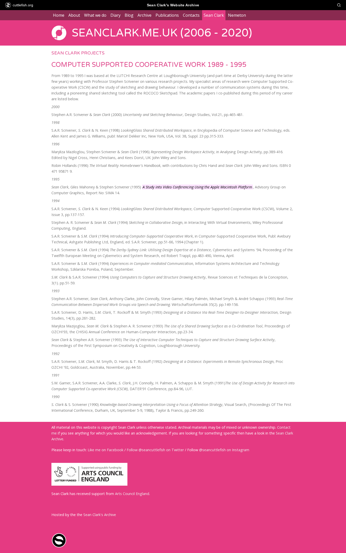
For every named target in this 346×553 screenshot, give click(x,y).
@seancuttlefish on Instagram (224, 449)
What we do (95, 15)
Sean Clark (214, 15)
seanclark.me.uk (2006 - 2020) (162, 33)
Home (58, 15)
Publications (167, 15)
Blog (129, 15)
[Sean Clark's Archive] (59, 546)
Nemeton (237, 15)
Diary (115, 15)
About (74, 15)
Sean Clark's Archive (99, 514)
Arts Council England (132, 493)
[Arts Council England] (89, 484)
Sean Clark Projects (78, 53)
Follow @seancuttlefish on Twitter (155, 449)
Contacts (191, 15)
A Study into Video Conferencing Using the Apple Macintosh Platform (197, 187)
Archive (144, 15)
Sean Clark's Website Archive (173, 5)
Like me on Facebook (105, 449)
